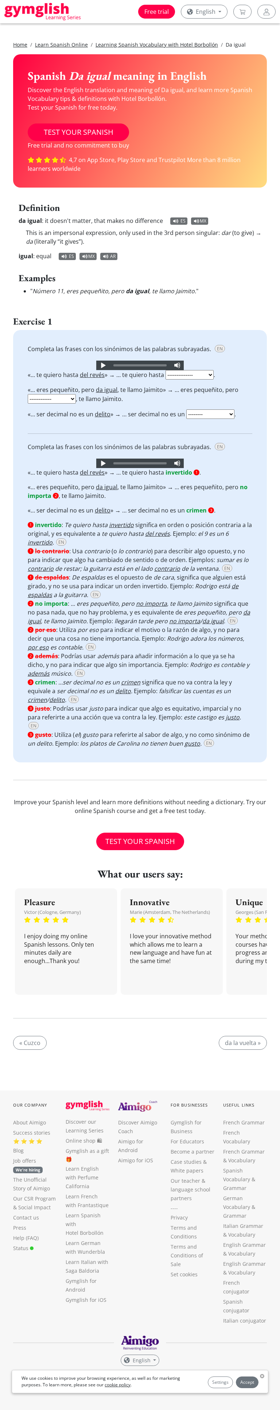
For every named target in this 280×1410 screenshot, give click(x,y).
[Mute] (177, 365)
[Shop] (242, 12)
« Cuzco (29, 1043)
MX (203, 221)
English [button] (205, 12)
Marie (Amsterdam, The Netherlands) (170, 912)
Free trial (156, 12)
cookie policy (118, 1385)
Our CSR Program (34, 1198)
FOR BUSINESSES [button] (189, 1105)
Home (20, 44)
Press (19, 1227)
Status (21, 1248)
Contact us (26, 1217)
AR (113, 256)
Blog (18, 1150)
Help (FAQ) (26, 1237)
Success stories (31, 1132)
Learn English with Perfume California (82, 1177)
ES (183, 221)
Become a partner (192, 1151)
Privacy (179, 1217)
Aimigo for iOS (135, 1160)
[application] (140, 365)
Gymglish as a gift (87, 1150)
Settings (220, 1382)
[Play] (103, 365)
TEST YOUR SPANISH (78, 132)
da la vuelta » (243, 1043)
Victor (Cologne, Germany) (52, 912)
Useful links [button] (238, 1105)
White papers (187, 1170)
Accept (247, 1382)
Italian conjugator (244, 1320)
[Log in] (266, 12)
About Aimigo (29, 1122)
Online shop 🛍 (84, 1140)
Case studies (186, 1161)
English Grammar (244, 1244)
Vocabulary (241, 1234)
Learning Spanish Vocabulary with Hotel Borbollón (157, 44)
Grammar (234, 1188)
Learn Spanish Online (61, 44)
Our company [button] (30, 1105)
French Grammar (244, 1122)
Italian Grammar (243, 1225)
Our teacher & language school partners (190, 1189)
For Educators (187, 1141)
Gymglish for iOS (86, 1299)
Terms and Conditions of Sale (187, 1255)
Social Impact (34, 1207)
